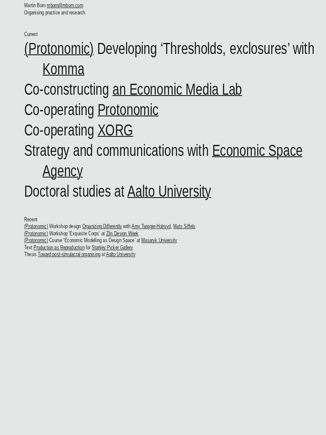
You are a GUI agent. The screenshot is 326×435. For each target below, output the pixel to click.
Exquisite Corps (84, 233)
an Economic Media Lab (177, 89)
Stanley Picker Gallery (113, 247)
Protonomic (128, 109)
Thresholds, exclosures (225, 48)
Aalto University (169, 191)
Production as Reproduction (59, 247)
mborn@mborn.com (65, 5)
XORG (115, 130)
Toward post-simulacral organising (69, 254)
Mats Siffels (185, 226)
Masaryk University (159, 240)
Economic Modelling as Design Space (100, 240)
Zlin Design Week (122, 233)
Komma (63, 68)
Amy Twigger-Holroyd (151, 226)
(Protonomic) (59, 48)
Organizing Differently (102, 226)
